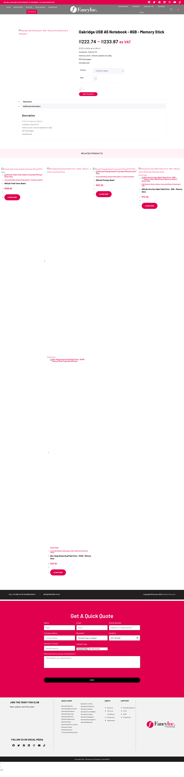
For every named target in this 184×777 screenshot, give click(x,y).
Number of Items (51, 643)
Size (82, 78)
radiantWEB (106, 759)
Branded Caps (66, 722)
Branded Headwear (87, 717)
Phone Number (115, 623)
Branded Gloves (66, 730)
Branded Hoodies (87, 714)
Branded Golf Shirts (87, 706)
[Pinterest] (159, 2)
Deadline (112, 633)
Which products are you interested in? (59, 653)
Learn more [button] (12, 197)
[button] (8, 7)
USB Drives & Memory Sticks (151, 184)
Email (78, 623)
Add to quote (88, 94)
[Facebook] (149, 2)
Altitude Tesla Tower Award (15, 183)
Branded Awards (67, 706)
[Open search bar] (171, 9)
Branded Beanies (87, 722)
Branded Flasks (66, 727)
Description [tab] (27, 102)
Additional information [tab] (32, 106)
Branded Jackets (87, 709)
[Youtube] (174, 2)
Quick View (8, 177)
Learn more (149, 206)
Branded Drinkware (68, 711)
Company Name (50, 633)
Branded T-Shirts (87, 704)
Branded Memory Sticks (69, 724)
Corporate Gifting (9, 180)
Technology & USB (67, 551)
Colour (83, 70)
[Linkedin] (164, 2)
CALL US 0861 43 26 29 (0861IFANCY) (22, 594)
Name (46, 623)
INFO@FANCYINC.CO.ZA (52, 594)
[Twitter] (154, 2)
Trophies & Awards (37, 180)
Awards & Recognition (23, 180)
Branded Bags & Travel (69, 708)
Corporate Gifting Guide (69, 732)
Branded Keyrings (67, 714)
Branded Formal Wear (88, 711)
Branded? (80, 633)
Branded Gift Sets (67, 716)
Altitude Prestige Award (105, 180)
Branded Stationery (68, 719)
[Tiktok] (180, 2)
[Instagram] (169, 2)
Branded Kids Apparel (88, 719)
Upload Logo (81, 644)
